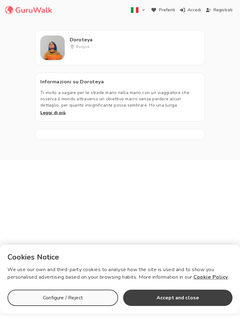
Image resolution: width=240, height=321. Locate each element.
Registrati (222, 10)
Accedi (194, 10)
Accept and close (178, 297)
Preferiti (167, 10)
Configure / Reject (63, 297)
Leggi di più (53, 113)
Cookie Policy (210, 277)
